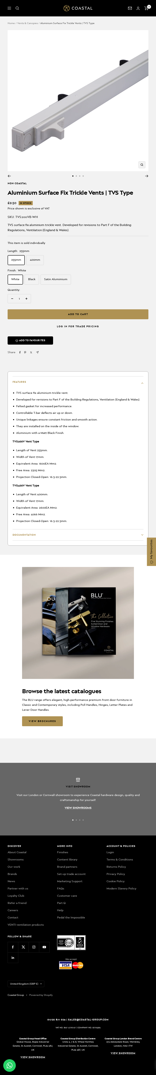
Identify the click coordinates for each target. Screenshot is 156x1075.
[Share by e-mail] (37, 352)
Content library (67, 859)
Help (60, 910)
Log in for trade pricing (78, 326)
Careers (13, 910)
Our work (14, 866)
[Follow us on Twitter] (23, 947)
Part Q (61, 903)
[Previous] (9, 176)
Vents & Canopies (27, 23)
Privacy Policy (116, 874)
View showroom (33, 1057)
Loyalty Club (16, 895)
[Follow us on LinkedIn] (13, 957)
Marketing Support (69, 881)
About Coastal (17, 852)
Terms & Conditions (120, 859)
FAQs (60, 888)
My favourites (151, 550)
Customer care (67, 895)
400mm (35, 259)
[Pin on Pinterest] (25, 352)
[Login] (138, 8)
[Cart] (146, 8)
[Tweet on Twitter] (31, 352)
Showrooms (16, 859)
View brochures (42, 721)
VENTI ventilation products (26, 924)
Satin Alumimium (55, 279)
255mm (16, 259)
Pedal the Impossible (71, 917)
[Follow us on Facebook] (13, 947)
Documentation (24, 534)
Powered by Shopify (41, 995)
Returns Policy (116, 866)
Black (31, 279)
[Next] (146, 176)
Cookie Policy (116, 881)
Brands (12, 874)
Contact (13, 917)
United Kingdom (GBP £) (24, 983)
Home (11, 23)
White (15, 279)
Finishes (62, 852)
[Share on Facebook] (20, 352)
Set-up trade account (71, 874)
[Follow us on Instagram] (34, 947)
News (11, 881)
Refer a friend (17, 903)
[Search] (17, 8)
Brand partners (67, 866)
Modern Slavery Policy (121, 888)
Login (110, 852)
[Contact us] (130, 8)
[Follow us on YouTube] (44, 947)
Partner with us (18, 888)
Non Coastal (17, 183)
